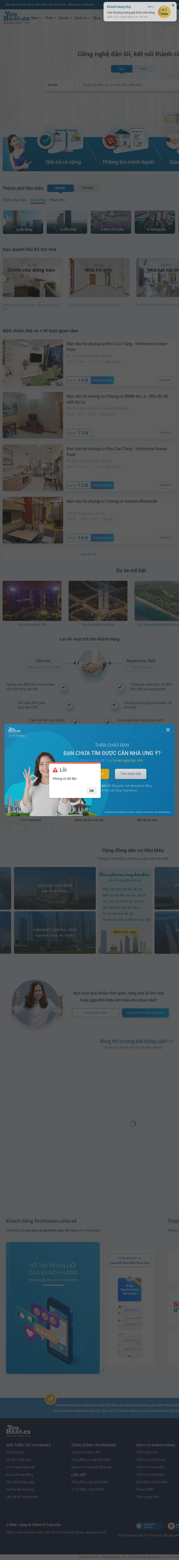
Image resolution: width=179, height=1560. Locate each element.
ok (92, 791)
